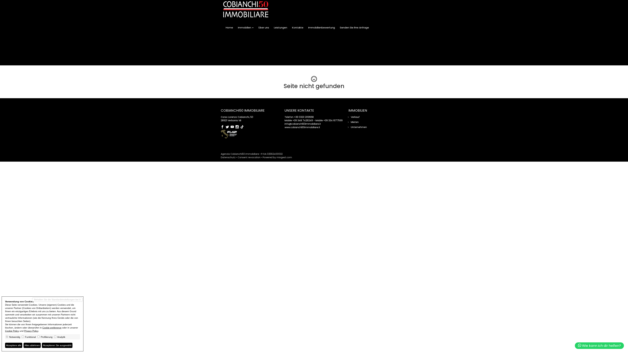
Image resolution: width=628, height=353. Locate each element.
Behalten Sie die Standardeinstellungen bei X (57, 299)
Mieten (355, 122)
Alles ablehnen (32, 345)
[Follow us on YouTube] (233, 127)
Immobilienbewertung (321, 27)
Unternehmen (359, 127)
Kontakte (297, 27)
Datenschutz (228, 157)
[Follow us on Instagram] (238, 127)
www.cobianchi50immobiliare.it (302, 127)
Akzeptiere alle (13, 345)
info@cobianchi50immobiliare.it (303, 124)
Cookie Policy (12, 331)
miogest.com (284, 157)
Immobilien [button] (245, 27)
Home (229, 27)
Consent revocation (249, 157)
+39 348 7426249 (303, 120)
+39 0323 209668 (304, 117)
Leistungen (280, 27)
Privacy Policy (31, 331)
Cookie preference (51, 327)
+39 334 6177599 (333, 120)
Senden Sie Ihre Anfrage (354, 27)
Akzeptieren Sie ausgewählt (57, 345)
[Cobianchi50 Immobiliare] (246, 9)
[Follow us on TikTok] (242, 127)
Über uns (263, 27)
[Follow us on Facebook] (223, 127)
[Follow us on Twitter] (228, 127)
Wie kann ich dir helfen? (601, 345)
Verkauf (355, 117)
